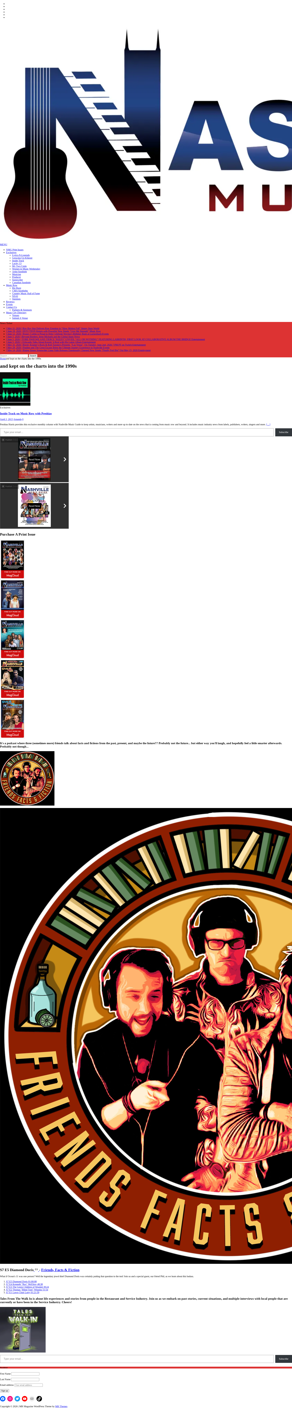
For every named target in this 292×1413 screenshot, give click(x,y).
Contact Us (11, 307)
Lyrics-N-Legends (21, 255)
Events (9, 304)
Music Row (11, 285)
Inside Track (18, 260)
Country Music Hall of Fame (26, 293)
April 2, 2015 (6, 422)
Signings (16, 299)
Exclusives (11, 252)
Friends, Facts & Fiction (60, 1273)
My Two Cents (19, 266)
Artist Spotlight (19, 271)
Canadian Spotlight (21, 282)
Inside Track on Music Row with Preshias (26, 416)
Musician (16, 274)
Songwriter (17, 279)
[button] (21, 1284)
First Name (5, 1376)
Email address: (7, 1387)
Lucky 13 (16, 263)
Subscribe (283, 435)
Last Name (5, 1382)
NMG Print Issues (14, 249)
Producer (16, 277)
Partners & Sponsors (22, 310)
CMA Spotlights (20, 290)
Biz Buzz (16, 288)
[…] (268, 427)
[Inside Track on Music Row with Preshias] (15, 407)
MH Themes (61, 1409)
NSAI (15, 296)
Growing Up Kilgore (22, 258)
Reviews (10, 301)
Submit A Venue (20, 318)
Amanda (17, 422)
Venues (15, 315)
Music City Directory (16, 312)
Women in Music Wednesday (26, 269)
